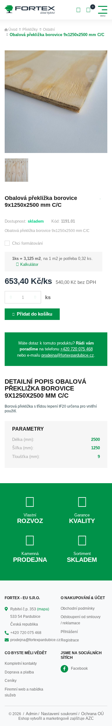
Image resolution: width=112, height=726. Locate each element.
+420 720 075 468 (76, 349)
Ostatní (49, 29)
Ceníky (10, 680)
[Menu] (102, 9)
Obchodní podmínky (78, 608)
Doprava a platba (19, 672)
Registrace (70, 640)
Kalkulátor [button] (29, 264)
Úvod (12, 29)
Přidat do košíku (34, 314)
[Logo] (30, 9)
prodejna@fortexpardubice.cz (67, 355)
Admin (31, 713)
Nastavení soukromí (59, 713)
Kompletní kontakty (21, 663)
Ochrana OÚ (92, 713)
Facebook (79, 668)
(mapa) (43, 609)
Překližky (30, 29)
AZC (90, 718)
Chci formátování (27, 243)
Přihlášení (69, 632)
